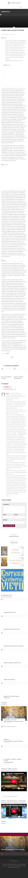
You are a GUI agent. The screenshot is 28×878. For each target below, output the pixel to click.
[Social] (14, 872)
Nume (5, 514)
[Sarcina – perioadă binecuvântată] (20, 371)
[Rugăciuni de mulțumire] (14, 673)
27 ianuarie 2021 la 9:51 (15, 393)
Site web (5, 519)
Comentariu (6, 504)
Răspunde (8, 495)
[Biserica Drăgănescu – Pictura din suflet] (14, 713)
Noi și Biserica (7, 719)
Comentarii (7, 386)
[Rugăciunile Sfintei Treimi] (14, 606)
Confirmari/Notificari (10, 389)
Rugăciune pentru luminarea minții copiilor (14, 646)
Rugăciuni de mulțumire (9, 679)
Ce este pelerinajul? (8, 762)
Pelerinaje (13, 719)
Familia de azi (5, 11)
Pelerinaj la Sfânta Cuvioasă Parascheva (13, 741)
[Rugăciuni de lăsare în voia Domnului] (14, 656)
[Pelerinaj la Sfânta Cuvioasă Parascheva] (14, 733)
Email (16, 514)
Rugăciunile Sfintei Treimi (10, 612)
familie (7, 353)
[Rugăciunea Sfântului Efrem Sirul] (14, 622)
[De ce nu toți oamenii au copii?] (7, 371)
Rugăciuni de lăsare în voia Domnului (12, 662)
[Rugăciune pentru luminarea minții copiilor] (14, 639)
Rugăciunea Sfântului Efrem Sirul (11, 629)
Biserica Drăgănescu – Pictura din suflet (13, 721)
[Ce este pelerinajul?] (14, 753)
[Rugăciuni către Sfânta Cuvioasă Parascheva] (14, 689)
